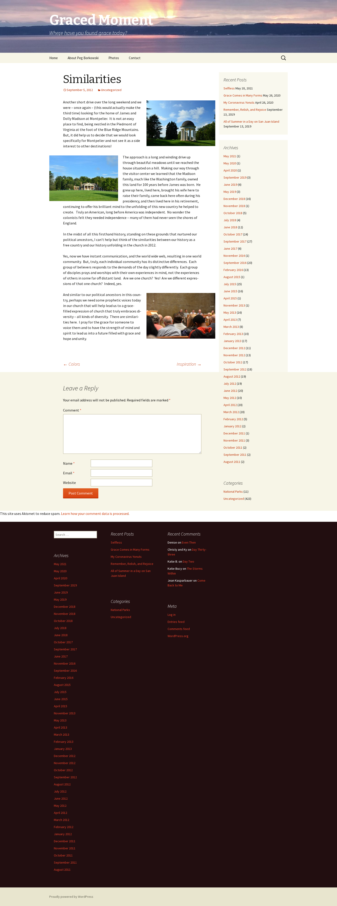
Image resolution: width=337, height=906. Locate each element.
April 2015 (230, 298)
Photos (113, 58)
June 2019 (230, 184)
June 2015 (230, 291)
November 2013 (234, 305)
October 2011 (233, 447)
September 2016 (235, 263)
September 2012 (235, 369)
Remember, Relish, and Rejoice (245, 110)
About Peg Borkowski (83, 58)
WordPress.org (178, 636)
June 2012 (230, 391)
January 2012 (232, 426)
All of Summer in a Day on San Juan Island (251, 121)
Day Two (188, 561)
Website (69, 482)
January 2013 (232, 341)
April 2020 (230, 170)
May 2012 (230, 398)
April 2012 (230, 405)
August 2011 (232, 462)
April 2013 (230, 320)
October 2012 (233, 362)
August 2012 (232, 376)
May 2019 (230, 192)
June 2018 (230, 227)
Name (69, 463)
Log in (172, 615)
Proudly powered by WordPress (71, 897)
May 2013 (230, 312)
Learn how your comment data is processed (95, 513)
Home (53, 58)
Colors (71, 364)
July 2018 (230, 220)
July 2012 (230, 383)
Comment (72, 410)
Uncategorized (111, 90)
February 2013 (233, 334)
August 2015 (232, 277)
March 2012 (231, 412)
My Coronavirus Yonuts (239, 102)
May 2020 (230, 163)
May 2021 (230, 156)
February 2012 (233, 419)
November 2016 (234, 256)
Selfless (229, 88)
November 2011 (234, 440)
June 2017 (230, 248)
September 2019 (235, 177)
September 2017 (235, 241)
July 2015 (230, 284)
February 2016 (233, 270)
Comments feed (179, 629)
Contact (135, 58)
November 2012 (234, 355)
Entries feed (176, 622)
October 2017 (233, 234)
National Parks (233, 491)
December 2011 (234, 433)
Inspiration (189, 364)
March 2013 (231, 327)
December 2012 (234, 348)
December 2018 (234, 199)
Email (69, 473)
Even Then (189, 542)
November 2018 (234, 206)
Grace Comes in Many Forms (243, 95)
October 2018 (233, 213)
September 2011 (235, 455)
